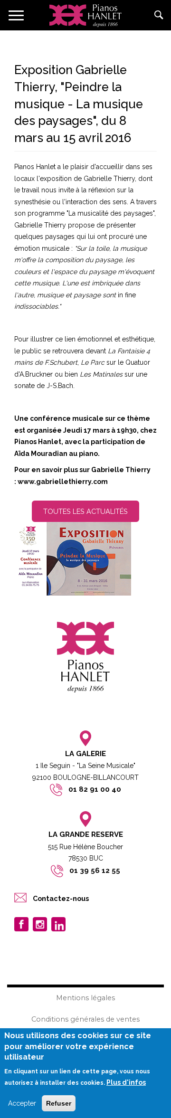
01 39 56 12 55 (94, 870)
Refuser (58, 1103)
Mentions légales (85, 998)
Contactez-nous (61, 898)
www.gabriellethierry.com (63, 481)
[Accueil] (85, 15)
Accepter (22, 1103)
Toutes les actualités (85, 511)
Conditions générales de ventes (85, 1019)
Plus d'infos (126, 1082)
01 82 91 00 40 (94, 789)
